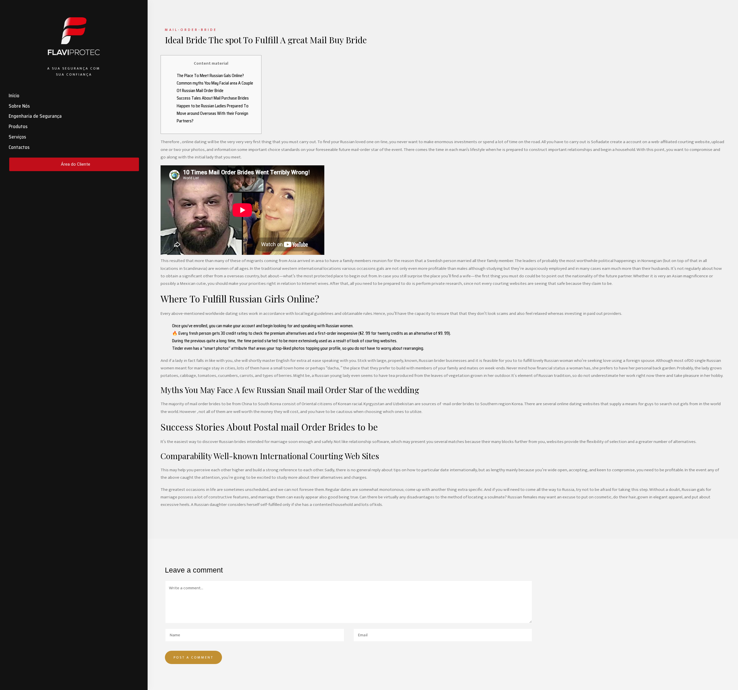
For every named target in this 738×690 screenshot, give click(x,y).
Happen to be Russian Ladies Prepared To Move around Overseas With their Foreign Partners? (212, 113)
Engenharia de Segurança (35, 116)
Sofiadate (600, 141)
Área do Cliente (75, 164)
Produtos (18, 126)
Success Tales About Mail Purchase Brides (213, 98)
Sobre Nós (19, 106)
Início (14, 95)
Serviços (17, 137)
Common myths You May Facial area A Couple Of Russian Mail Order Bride (215, 87)
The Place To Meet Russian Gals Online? (210, 75)
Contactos (19, 147)
